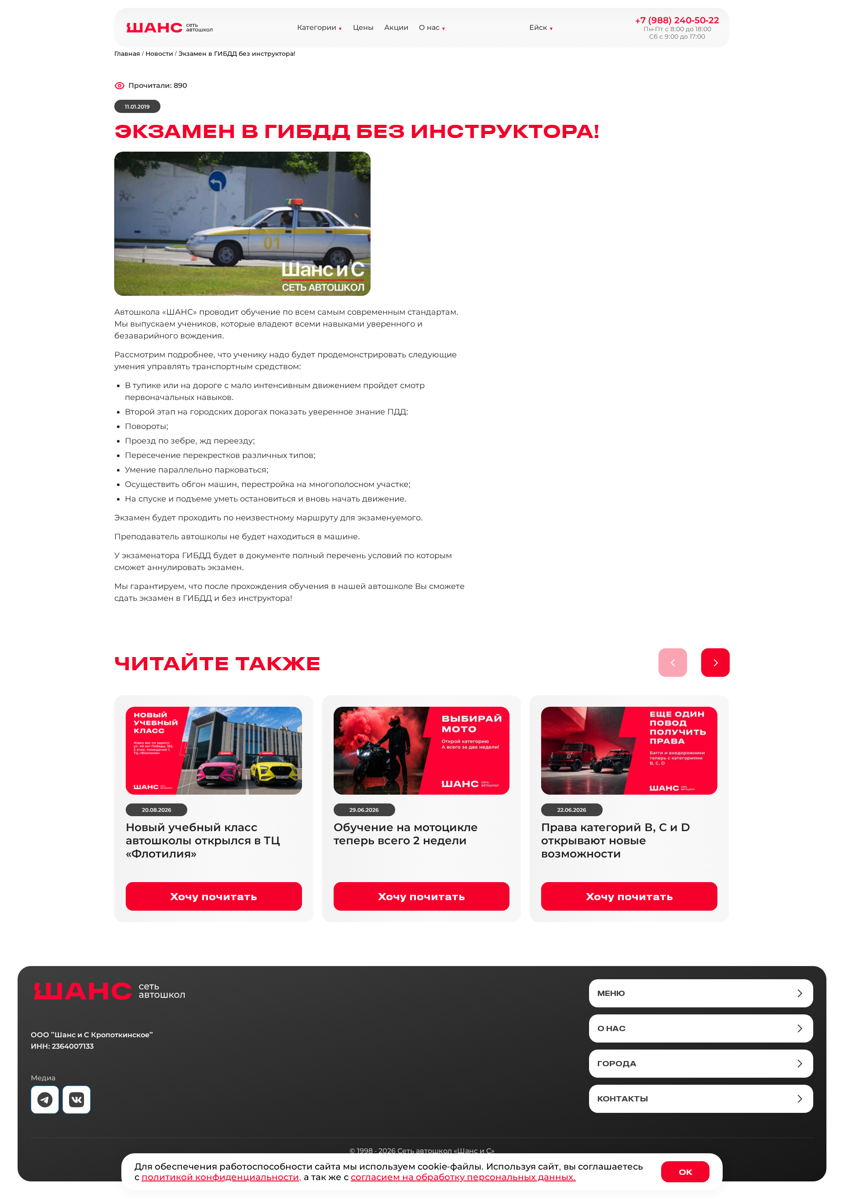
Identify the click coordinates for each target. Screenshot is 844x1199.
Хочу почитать (213, 896)
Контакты (622, 1099)
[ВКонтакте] (76, 1100)
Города (617, 1064)
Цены (363, 27)
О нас (429, 27)
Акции (396, 27)
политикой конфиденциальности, (222, 1177)
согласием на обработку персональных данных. (463, 1177)
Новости (159, 54)
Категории (316, 27)
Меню (611, 993)
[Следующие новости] (715, 662)
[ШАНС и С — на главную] (109, 991)
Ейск (538, 27)
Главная (127, 54)
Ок (685, 1171)
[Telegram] (45, 1100)
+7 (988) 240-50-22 (677, 20)
